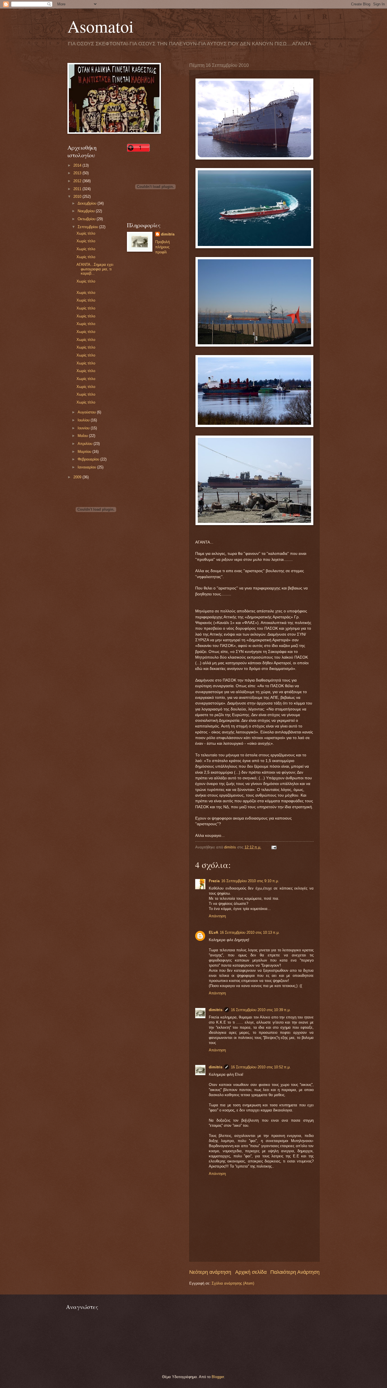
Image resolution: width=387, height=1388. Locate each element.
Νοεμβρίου (87, 211)
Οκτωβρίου (87, 219)
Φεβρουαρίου (89, 459)
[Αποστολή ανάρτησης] (274, 847)
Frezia (214, 881)
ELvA (213, 932)
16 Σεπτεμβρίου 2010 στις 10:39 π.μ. (261, 1010)
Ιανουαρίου (87, 467)
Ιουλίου (84, 420)
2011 (77, 189)
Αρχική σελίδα (251, 1272)
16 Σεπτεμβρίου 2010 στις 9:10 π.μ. (250, 881)
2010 (77, 196)
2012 (77, 181)
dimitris (215, 1010)
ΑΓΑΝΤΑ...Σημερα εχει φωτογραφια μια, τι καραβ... (94, 268)
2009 (77, 477)
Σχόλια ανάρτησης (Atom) (233, 1283)
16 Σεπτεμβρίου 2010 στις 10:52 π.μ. (261, 1067)
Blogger (218, 1377)
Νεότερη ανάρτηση (210, 1272)
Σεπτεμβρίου (88, 227)
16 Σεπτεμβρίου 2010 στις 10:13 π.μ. (250, 932)
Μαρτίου (85, 451)
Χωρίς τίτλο (85, 233)
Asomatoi (100, 26)
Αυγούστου (87, 412)
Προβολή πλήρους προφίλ (162, 247)
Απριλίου (85, 444)
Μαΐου (83, 436)
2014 (77, 165)
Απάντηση (217, 916)
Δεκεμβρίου (87, 203)
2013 (77, 173)
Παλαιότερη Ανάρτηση (295, 1272)
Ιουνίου (84, 428)
